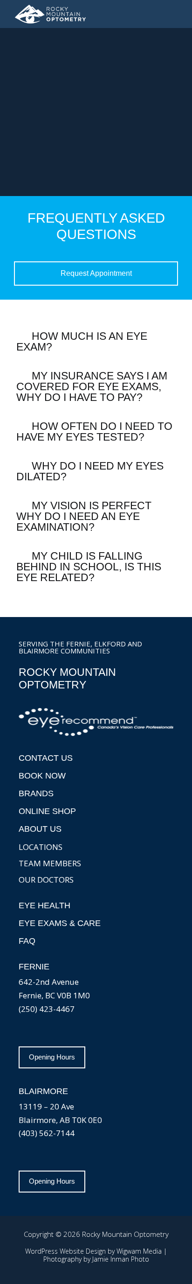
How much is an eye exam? (81, 341)
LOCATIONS (40, 847)
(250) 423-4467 (47, 1008)
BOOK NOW (42, 775)
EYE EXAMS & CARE (60, 923)
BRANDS (36, 793)
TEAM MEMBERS (50, 863)
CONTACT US (46, 758)
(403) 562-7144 (47, 1133)
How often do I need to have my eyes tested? (94, 431)
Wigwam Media (139, 1251)
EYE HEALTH (44, 905)
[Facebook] (46, 1032)
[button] (174, 14)
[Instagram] (28, 1032)
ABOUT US (40, 829)
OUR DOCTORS (46, 879)
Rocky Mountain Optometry (67, 678)
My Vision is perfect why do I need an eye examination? (83, 516)
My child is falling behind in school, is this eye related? (88, 566)
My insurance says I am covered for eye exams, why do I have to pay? (91, 386)
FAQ (27, 941)
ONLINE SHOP (47, 811)
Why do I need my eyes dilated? (90, 471)
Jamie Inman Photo (120, 1259)
